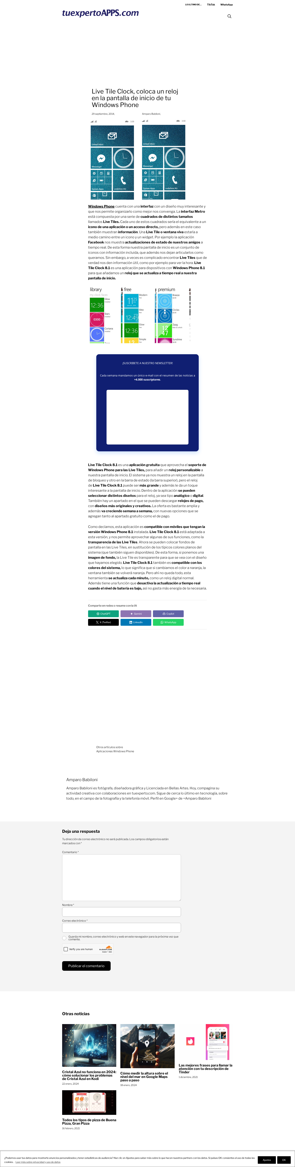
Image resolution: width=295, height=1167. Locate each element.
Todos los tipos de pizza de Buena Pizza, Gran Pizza (89, 1121)
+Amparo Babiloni (197, 798)
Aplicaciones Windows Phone (115, 751)
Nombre (68, 905)
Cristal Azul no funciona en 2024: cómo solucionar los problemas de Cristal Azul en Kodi (89, 1075)
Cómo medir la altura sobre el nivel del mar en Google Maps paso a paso (144, 1077)
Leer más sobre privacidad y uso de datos (38, 1162)
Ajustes (267, 1159)
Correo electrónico (75, 920)
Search (229, 16)
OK (284, 1159)
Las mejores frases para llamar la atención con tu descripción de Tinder (205, 1069)
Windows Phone (101, 206)
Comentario (70, 852)
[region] (147, 1159)
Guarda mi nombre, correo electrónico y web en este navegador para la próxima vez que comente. (123, 938)
